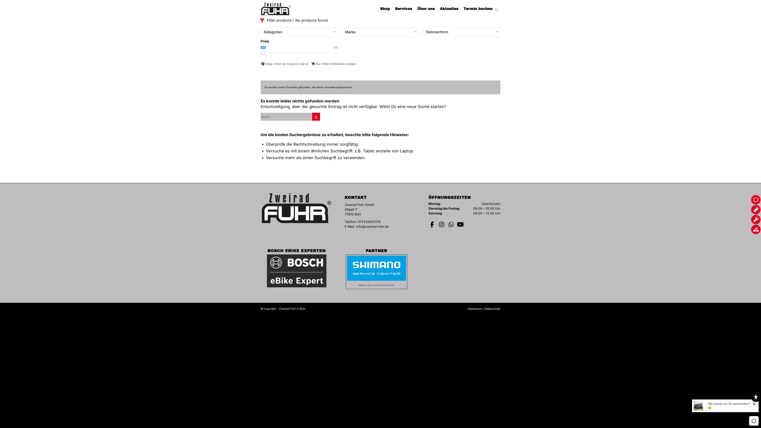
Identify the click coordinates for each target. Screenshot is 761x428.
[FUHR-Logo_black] (276, 9)
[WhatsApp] (451, 224)
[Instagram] (442, 224)
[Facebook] (432, 224)
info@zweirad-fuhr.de (372, 226)
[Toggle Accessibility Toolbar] (756, 397)
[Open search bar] (496, 9)
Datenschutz (492, 308)
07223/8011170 (369, 222)
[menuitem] (385, 9)
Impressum (475, 308)
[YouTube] (460, 224)
